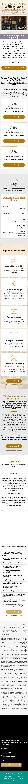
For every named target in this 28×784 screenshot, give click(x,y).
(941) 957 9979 (7, 752)
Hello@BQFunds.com (10, 756)
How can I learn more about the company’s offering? (14, 600)
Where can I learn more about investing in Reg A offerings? (13, 605)
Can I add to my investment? (13, 583)
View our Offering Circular (14, 384)
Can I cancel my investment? (13, 591)
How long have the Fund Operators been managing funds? (12, 554)
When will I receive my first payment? (12, 575)
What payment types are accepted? (12, 571)
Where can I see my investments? (10, 586)
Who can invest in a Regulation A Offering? (14, 559)
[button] (14, 554)
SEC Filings (15, 709)
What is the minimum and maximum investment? (12, 566)
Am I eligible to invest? (11, 563)
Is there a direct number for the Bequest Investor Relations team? (14, 595)
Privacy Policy (16, 778)
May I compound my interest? (13, 580)
